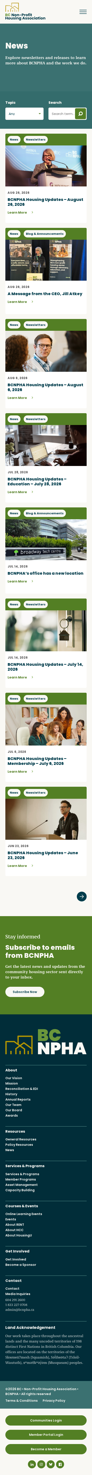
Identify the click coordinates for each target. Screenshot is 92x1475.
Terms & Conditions (21, 1400)
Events (10, 1219)
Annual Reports (18, 1099)
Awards (11, 1115)
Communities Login (46, 1420)
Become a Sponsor (20, 1265)
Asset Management (21, 1185)
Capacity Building (20, 1190)
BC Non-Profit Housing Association (25, 11)
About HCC (14, 1230)
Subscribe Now (25, 992)
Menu (81, 11)
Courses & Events (21, 1205)
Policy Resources (19, 1144)
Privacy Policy (54, 1400)
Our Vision (13, 1078)
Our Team (13, 1105)
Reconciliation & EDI (21, 1089)
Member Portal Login (46, 1434)
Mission (11, 1083)
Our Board (13, 1110)
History (11, 1094)
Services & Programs (24, 1165)
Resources (15, 1131)
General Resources (20, 1139)
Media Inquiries (19, 1302)
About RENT (14, 1224)
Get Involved (17, 1251)
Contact (13, 1280)
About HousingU (18, 1235)
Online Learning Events (23, 1214)
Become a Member (46, 1449)
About (11, 1070)
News (9, 1150)
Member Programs (20, 1179)
